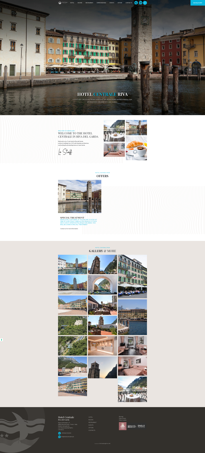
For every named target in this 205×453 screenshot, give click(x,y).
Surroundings (101, 2)
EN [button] (144, 3)
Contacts (129, 2)
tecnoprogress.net (105, 443)
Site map (121, 416)
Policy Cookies (123, 420)
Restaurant (89, 2)
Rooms (80, 2)
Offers (120, 2)
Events (112, 2)
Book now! (197, 3)
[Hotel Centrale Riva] (102, 367)
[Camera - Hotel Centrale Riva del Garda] (72, 264)
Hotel (72, 2)
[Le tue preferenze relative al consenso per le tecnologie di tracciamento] (1, 339)
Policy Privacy (122, 418)
